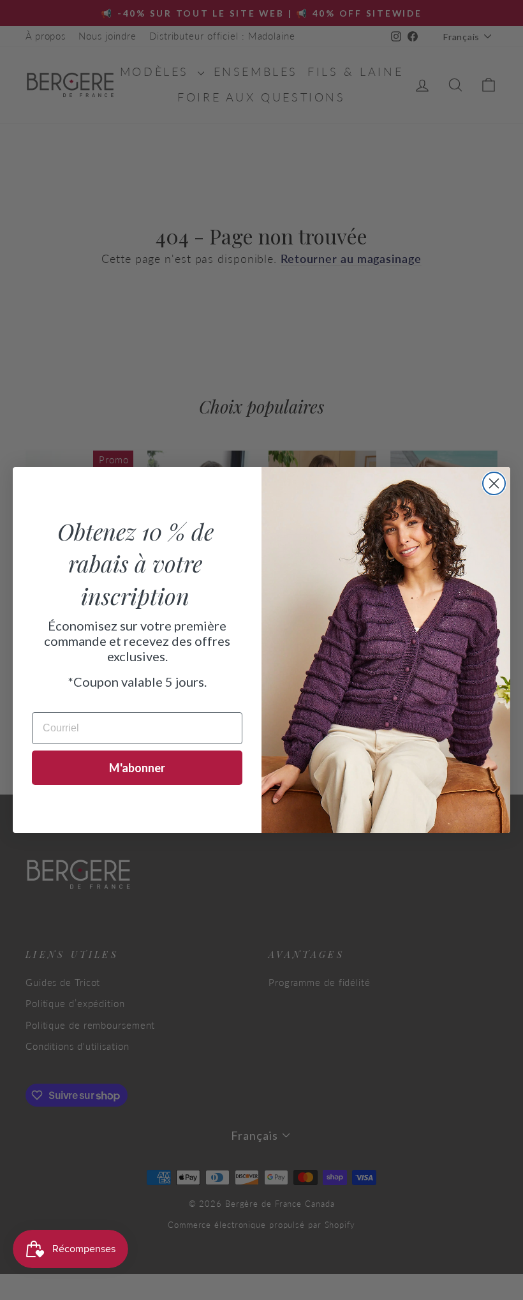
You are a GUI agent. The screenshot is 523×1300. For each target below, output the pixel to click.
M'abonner (137, 768)
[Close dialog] (494, 483)
